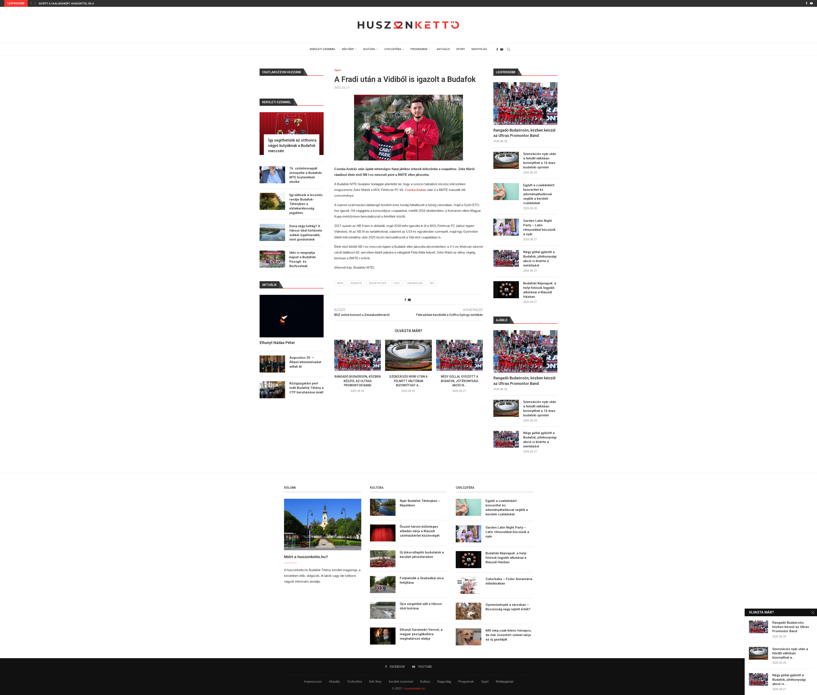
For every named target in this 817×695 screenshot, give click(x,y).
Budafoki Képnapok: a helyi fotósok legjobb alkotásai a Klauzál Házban (539, 290)
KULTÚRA (369, 49)
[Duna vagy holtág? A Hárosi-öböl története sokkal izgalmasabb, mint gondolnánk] (272, 232)
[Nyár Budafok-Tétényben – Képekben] (383, 507)
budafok (356, 283)
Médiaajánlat (504, 681)
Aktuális (334, 681)
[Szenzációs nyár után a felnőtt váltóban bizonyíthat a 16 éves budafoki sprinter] (408, 355)
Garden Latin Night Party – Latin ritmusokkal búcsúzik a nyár (539, 227)
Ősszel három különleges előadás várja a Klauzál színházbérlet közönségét (420, 531)
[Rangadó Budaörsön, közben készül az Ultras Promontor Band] (357, 355)
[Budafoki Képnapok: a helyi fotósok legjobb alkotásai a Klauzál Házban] (506, 289)
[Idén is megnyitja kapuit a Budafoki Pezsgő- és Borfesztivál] (272, 259)
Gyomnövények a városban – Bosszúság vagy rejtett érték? (508, 607)
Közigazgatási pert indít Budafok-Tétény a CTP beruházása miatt (306, 387)
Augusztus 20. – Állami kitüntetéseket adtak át (305, 362)
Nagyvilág (444, 681)
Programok (466, 681)
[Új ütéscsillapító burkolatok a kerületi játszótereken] (383, 558)
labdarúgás (415, 283)
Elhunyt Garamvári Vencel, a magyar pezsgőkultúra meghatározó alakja (421, 634)
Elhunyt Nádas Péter (277, 342)
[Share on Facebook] (405, 299)
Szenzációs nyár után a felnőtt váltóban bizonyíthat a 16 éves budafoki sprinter (539, 160)
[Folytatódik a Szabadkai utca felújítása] (383, 584)
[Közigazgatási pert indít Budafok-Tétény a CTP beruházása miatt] (272, 389)
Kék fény (375, 681)
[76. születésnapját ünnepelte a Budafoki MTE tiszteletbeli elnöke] (272, 174)
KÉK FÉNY (348, 49)
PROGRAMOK (418, 49)
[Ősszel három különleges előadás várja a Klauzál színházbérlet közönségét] (383, 533)
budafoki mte (378, 283)
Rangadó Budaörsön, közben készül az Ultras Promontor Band (357, 381)
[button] (31, 3)
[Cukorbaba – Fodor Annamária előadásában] (468, 585)
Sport (484, 681)
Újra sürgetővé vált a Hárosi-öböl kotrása (421, 606)
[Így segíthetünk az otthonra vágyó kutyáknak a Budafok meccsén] (292, 133)
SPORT (460, 49)
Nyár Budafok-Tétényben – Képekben (420, 503)
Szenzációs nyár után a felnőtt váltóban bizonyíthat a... (408, 381)
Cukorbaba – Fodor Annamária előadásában (509, 581)
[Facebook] (806, 3)
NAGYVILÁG (479, 49)
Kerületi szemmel (401, 681)
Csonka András (416, 190)
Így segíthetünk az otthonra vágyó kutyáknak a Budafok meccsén (292, 145)
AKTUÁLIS (443, 49)
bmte (340, 283)
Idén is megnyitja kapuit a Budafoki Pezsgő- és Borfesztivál (302, 259)
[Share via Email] (409, 299)
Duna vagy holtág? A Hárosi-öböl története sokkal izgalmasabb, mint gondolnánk (305, 232)
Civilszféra (354, 681)
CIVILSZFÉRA (392, 49)
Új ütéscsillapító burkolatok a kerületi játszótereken (422, 554)
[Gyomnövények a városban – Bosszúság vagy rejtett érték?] (468, 611)
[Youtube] (811, 3)
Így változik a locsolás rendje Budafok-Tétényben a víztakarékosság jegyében (306, 204)
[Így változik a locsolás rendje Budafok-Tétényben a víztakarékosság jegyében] (272, 201)
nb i (432, 283)
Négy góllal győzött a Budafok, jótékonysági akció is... (459, 381)
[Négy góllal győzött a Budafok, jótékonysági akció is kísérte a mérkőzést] (459, 355)
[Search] (508, 49)
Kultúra (425, 681)
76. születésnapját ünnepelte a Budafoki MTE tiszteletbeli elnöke (305, 175)
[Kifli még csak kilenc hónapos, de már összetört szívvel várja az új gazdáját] (468, 636)
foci (397, 283)
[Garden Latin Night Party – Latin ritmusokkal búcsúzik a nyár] (506, 227)
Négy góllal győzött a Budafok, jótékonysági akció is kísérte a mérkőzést (540, 258)
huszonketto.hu (414, 688)
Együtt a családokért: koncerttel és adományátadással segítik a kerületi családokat (539, 194)
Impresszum (313, 681)
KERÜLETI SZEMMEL (323, 49)
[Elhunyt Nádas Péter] (292, 316)
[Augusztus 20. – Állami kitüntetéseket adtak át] (272, 364)
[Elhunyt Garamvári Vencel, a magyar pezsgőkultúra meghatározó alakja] (383, 636)
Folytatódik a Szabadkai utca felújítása (422, 580)
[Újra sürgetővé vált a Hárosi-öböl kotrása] (383, 610)
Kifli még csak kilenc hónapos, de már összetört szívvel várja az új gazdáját (508, 635)
